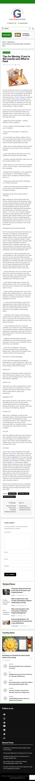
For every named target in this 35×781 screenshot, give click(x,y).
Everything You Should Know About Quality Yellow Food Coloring (27, 34)
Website (6, 566)
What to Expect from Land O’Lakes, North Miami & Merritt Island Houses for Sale (21, 600)
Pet (10, 672)
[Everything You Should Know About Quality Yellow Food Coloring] (18, 35)
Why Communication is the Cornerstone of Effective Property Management (20, 611)
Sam (14, 595)
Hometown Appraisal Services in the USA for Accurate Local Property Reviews (21, 590)
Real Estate (6, 52)
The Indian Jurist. (23, 493)
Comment (7, 532)
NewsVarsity (12, 493)
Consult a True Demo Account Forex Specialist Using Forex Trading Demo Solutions (19, 692)
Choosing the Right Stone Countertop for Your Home (17, 753)
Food (3, 653)
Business (11, 688)
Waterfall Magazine (9, 496)
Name (6, 552)
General (11, 664)
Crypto (11, 680)
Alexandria (15, 626)
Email (6, 559)
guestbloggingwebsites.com (17, 778)
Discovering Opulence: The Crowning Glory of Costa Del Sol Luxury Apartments (21, 621)
